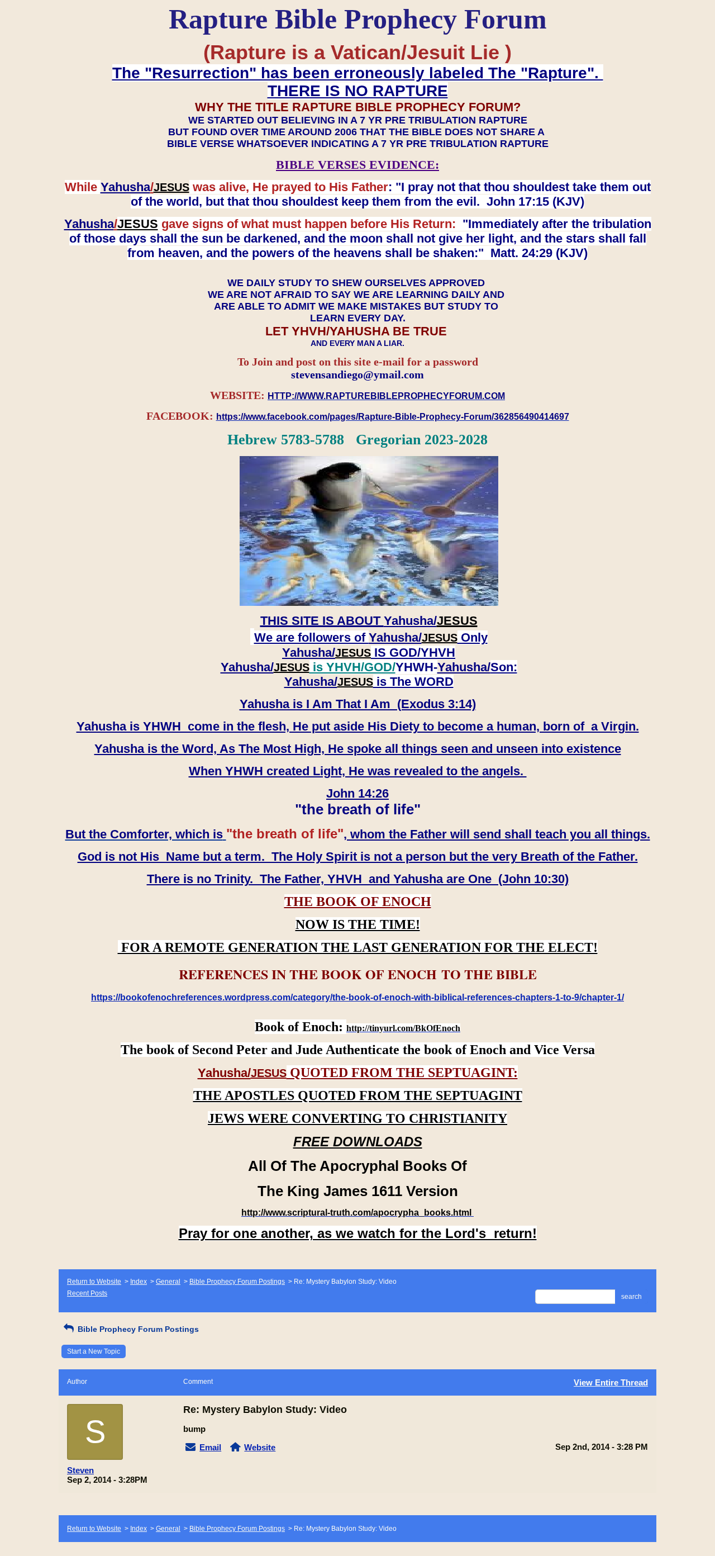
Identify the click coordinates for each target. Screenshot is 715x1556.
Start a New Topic (93, 1351)
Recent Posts (87, 1293)
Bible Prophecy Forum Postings (237, 1281)
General (168, 1281)
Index (138, 1281)
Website (259, 1447)
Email (210, 1447)
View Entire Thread (611, 1382)
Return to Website (94, 1281)
